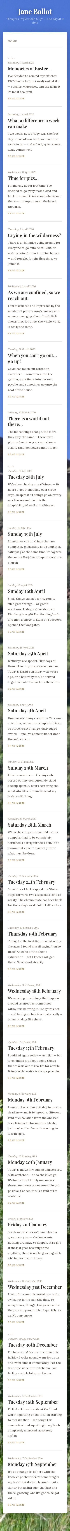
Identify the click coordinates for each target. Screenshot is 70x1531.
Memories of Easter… (30, 68)
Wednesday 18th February (34, 991)
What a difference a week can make (34, 123)
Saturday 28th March (29, 825)
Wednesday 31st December (35, 1287)
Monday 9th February (30, 1100)
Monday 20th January (30, 1162)
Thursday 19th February (32, 934)
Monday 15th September (32, 1464)
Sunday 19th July (25, 534)
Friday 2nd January (27, 1224)
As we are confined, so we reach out (34, 295)
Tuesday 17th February (31, 1048)
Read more (16, 98)
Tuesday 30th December (33, 1345)
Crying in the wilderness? (34, 235)
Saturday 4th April (27, 710)
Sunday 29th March (28, 768)
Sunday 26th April (26, 591)
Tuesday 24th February (31, 882)
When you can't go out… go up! (32, 358)
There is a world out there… (28, 421)
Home (12, 41)
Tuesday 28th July (26, 477)
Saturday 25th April (28, 653)
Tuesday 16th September (33, 1402)
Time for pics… (23, 178)
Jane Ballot (35, 11)
